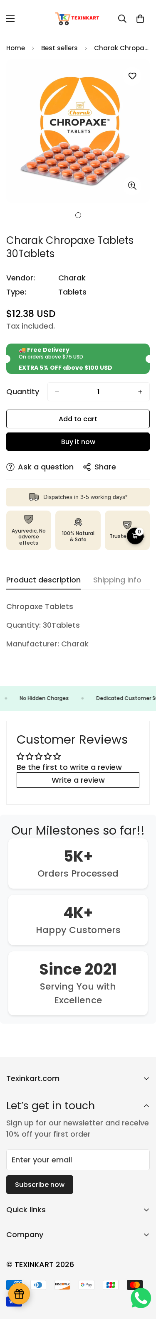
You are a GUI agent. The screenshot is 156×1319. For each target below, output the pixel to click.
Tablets (72, 292)
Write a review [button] (78, 780)
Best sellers (59, 48)
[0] (140, 18)
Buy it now (78, 442)
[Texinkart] (78, 18)
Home (15, 48)
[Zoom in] (132, 186)
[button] (135, 536)
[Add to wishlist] (132, 76)
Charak (72, 278)
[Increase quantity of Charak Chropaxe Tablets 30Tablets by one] (140, 392)
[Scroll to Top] (141, 1275)
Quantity (22, 392)
